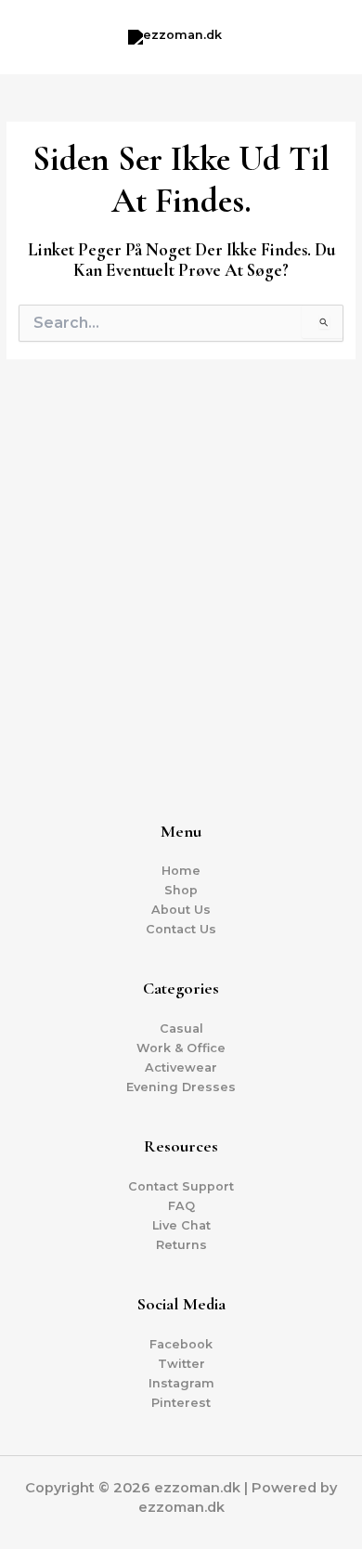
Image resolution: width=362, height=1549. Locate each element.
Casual (181, 1028)
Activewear (181, 1067)
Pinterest (181, 1403)
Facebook (181, 1344)
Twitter (181, 1364)
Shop (181, 890)
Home (181, 871)
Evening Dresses (181, 1087)
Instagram (181, 1383)
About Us (181, 910)
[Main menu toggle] (324, 37)
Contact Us (181, 929)
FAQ (181, 1206)
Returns (181, 1245)
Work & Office (181, 1048)
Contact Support (181, 1186)
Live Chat (181, 1225)
